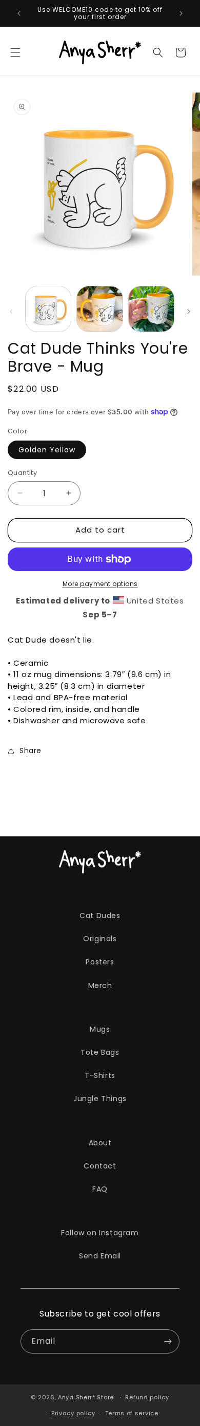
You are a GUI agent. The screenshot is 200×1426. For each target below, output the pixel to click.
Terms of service (131, 1413)
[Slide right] (188, 311)
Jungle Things (100, 1098)
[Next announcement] (181, 13)
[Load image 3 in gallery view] (151, 309)
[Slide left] (11, 311)
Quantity (22, 473)
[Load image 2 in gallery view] (99, 309)
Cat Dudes (99, 915)
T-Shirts (100, 1075)
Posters (100, 962)
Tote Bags (100, 1052)
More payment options (100, 583)
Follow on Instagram (99, 1233)
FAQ (100, 1189)
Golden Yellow (46, 450)
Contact (100, 1166)
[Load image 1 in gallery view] (48, 309)
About (100, 1143)
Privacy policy (73, 1413)
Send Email (100, 1256)
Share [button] (30, 750)
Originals (99, 939)
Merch (100, 985)
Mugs (100, 1029)
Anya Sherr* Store (86, 1397)
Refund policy (147, 1397)
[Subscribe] (167, 1341)
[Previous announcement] (19, 13)
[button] (15, 52)
